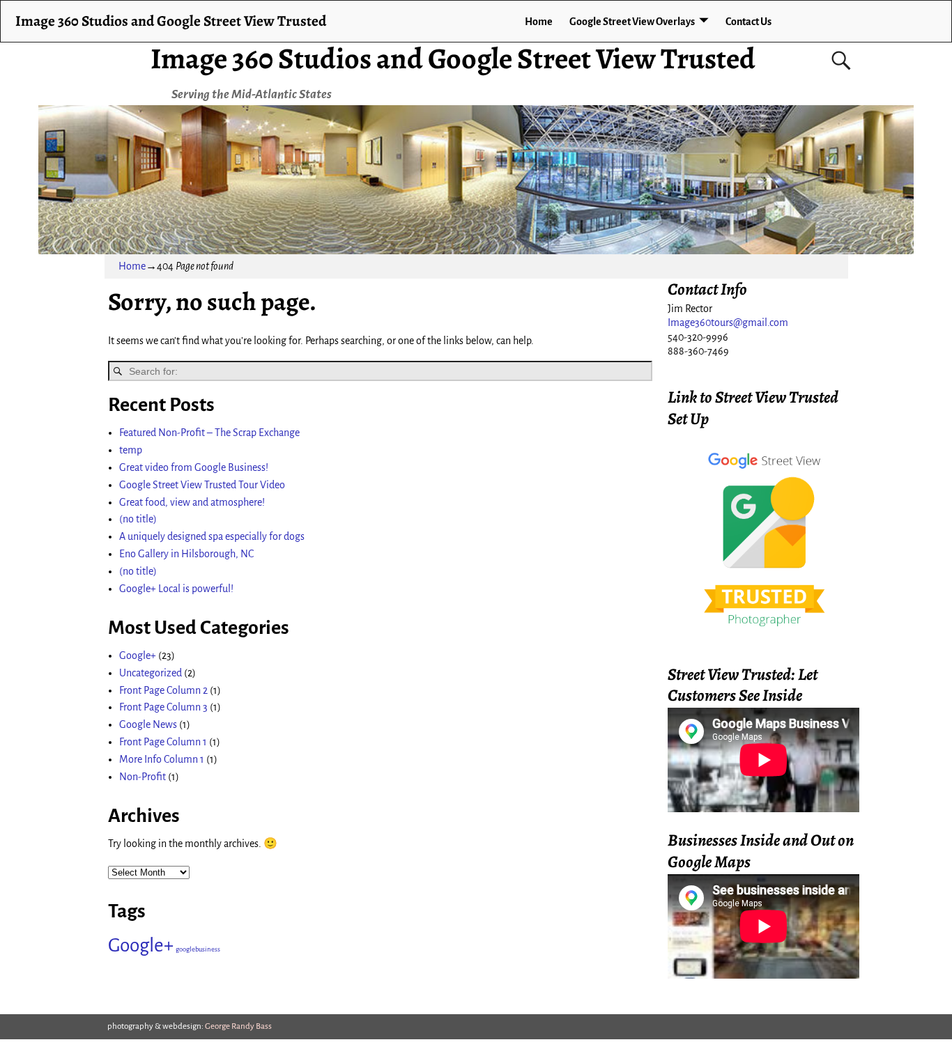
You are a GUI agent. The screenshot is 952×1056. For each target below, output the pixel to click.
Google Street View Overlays (632, 21)
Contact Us (748, 21)
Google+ (137, 655)
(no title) (138, 519)
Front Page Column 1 (163, 741)
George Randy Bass (238, 1026)
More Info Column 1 (161, 759)
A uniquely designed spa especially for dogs (212, 536)
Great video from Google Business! (193, 467)
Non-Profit (142, 776)
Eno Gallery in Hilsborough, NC (186, 553)
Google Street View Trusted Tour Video (202, 484)
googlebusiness (198, 949)
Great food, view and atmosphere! (192, 502)
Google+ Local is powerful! (176, 588)
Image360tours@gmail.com (728, 322)
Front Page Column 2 (163, 690)
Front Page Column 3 (163, 707)
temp (130, 450)
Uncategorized (150, 672)
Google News (148, 724)
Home (539, 21)
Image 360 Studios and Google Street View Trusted (453, 58)
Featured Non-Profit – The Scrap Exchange (209, 432)
